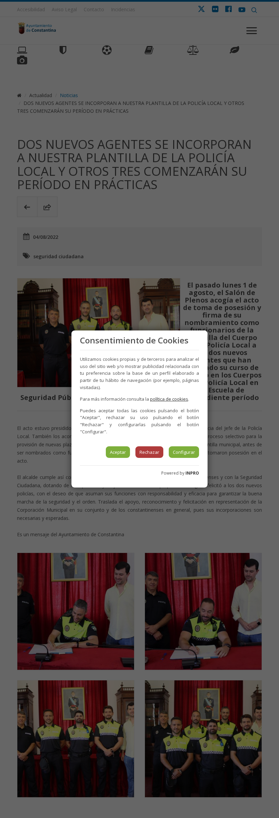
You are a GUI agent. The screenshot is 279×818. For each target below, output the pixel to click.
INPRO (192, 473)
